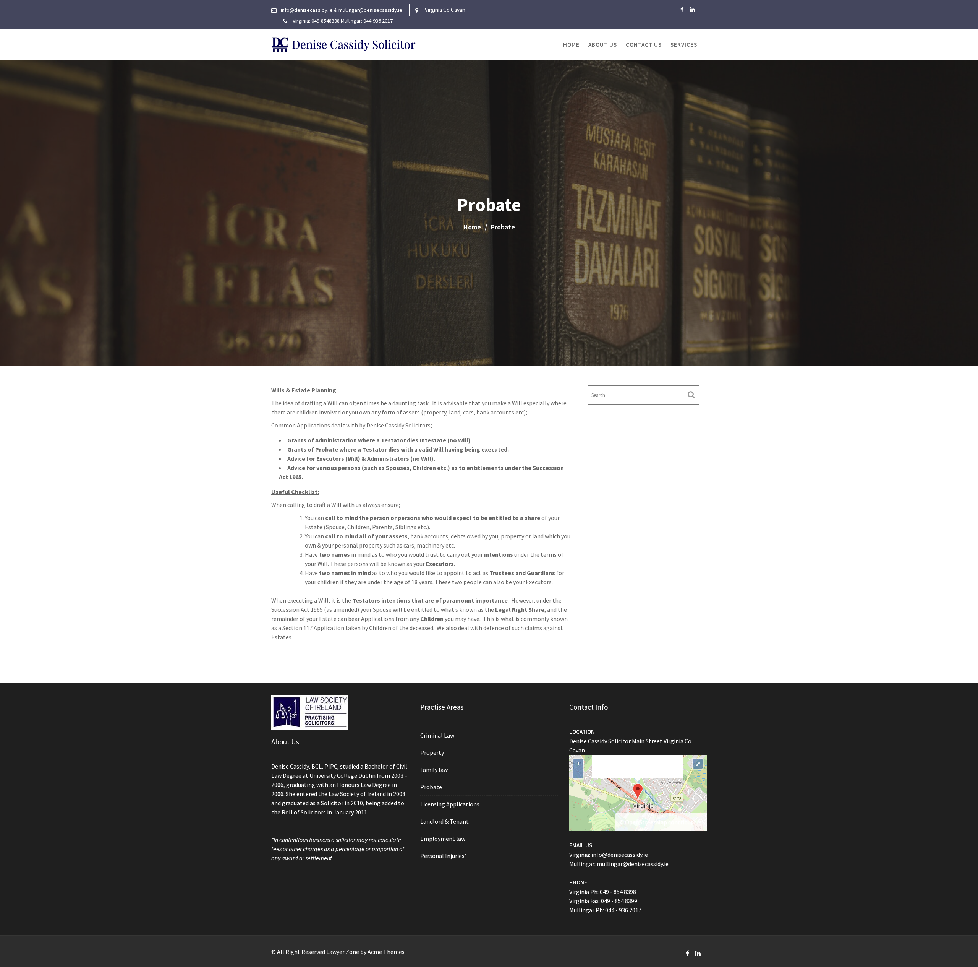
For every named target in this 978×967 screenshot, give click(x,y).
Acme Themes (386, 952)
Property (432, 752)
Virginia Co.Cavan (445, 9)
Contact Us (644, 44)
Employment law (442, 838)
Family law (434, 770)
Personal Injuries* (443, 856)
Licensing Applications (449, 804)
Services (683, 44)
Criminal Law (437, 735)
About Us (602, 44)
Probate (431, 787)
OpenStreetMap (646, 822)
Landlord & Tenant (444, 821)
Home (571, 44)
